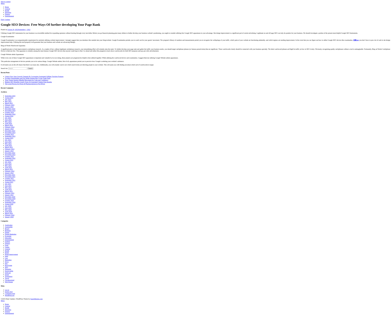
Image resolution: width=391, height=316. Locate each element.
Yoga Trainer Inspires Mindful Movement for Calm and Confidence (26, 80)
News (7, 262)
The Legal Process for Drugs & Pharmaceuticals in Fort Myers (25, 84)
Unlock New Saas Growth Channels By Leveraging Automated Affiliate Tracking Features (34, 76)
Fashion (7, 241)
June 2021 (8, 186)
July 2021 (8, 184)
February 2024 (9, 127)
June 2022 (8, 164)
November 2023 (10, 132)
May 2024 (8, 121)
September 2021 (10, 180)
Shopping (8, 12)
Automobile (9, 227)
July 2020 (8, 206)
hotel (6, 256)
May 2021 (8, 188)
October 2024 (9, 112)
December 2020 (10, 197)
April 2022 (8, 167)
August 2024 (9, 116)
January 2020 (9, 217)
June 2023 (8, 142)
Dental (7, 232)
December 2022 (10, 153)
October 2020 (9, 200)
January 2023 (9, 151)
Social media (9, 271)
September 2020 (10, 202)
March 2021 (9, 191)
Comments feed (10, 293)
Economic (8, 236)
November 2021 (10, 177)
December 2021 (10, 175)
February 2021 (9, 193)
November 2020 (10, 199)
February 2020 (9, 215)
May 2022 (8, 166)
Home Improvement (11, 254)
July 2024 (8, 118)
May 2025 (8, 101)
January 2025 (9, 107)
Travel (7, 278)
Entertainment (9, 16)
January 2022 (9, 173)
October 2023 (9, 134)
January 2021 (9, 195)
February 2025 (9, 105)
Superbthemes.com (36, 299)
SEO (6, 267)
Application (8, 225)
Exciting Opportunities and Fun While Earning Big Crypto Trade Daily (28, 78)
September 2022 (10, 158)
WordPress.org (9, 295)
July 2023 (8, 140)
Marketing (8, 260)
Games (7, 247)
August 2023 (9, 138)
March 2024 (9, 125)
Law (6, 258)
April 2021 (8, 189)
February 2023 (9, 149)
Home (7, 7)
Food (6, 245)
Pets (6, 264)
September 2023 (10, 136)
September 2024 (10, 114)
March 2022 (9, 169)
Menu (3, 3)
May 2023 (8, 143)
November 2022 (10, 155)
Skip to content (5, 2)
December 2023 (10, 131)
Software (8, 273)
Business (8, 230)
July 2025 (8, 99)
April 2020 (8, 211)
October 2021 (9, 178)
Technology (9, 276)
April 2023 (8, 145)
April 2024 (8, 123)
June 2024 (8, 120)
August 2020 (9, 204)
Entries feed (9, 292)
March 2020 (9, 213)
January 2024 (9, 129)
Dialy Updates (5, 19)
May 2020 (8, 210)
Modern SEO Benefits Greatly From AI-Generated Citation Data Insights (28, 82)
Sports (7, 275)
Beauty (7, 229)
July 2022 (8, 162)
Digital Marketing (10, 234)
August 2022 (9, 160)
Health (7, 11)
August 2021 (9, 182)
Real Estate (8, 265)
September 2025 (10, 96)
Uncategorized (9, 280)
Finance (7, 14)
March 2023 (9, 147)
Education (8, 238)
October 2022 (9, 156)
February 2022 (9, 171)
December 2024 (10, 109)
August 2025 (9, 98)
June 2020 (8, 208)
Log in (7, 290)
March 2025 (9, 103)
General (7, 9)
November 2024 (10, 110)
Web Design (9, 282)
